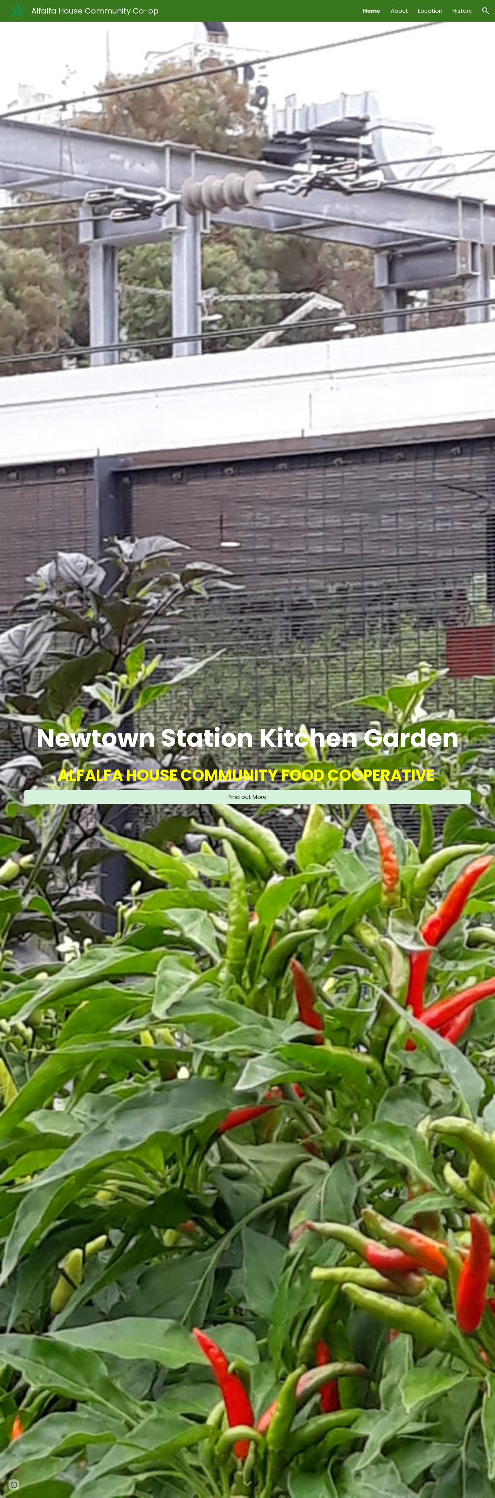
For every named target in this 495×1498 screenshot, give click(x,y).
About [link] (399, 11)
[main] (247, 738)
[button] (485, 11)
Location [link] (430, 11)
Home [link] (372, 11)
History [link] (462, 11)
